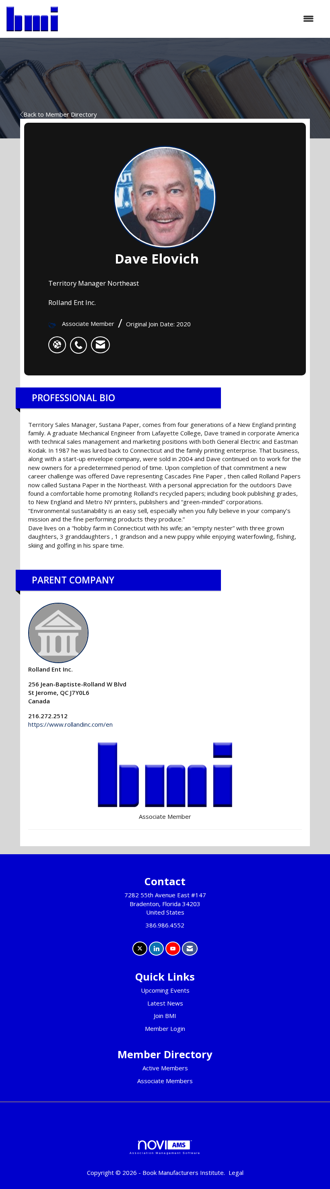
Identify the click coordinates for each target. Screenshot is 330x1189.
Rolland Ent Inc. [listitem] (50, 669)
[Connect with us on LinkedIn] (156, 949)
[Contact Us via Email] (190, 949)
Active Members (165, 1068)
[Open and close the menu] (190, 18)
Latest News (165, 1003)
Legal (236, 1172)
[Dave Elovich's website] (57, 344)
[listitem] (80, 340)
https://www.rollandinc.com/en (70, 724)
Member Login (165, 1028)
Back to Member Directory (60, 114)
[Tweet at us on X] (139, 949)
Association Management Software (165, 1153)
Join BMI (165, 1016)
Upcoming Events (165, 990)
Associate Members (165, 1081)
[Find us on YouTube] (172, 949)
